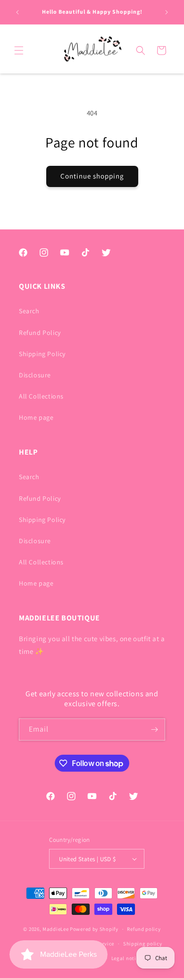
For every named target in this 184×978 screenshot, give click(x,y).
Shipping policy (142, 943)
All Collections (41, 396)
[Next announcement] (166, 12)
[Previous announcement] (17, 12)
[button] (18, 50)
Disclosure (35, 375)
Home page (36, 417)
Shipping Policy (42, 354)
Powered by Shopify (94, 929)
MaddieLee (55, 929)
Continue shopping (92, 175)
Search (29, 311)
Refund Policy (40, 332)
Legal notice (126, 958)
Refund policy (143, 929)
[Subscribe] (154, 729)
